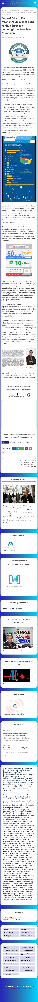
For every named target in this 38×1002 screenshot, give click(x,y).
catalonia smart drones (11, 797)
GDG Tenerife (7, 74)
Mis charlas (24, 964)
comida (16, 801)
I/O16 (27, 837)
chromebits (29, 799)
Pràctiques (7, 876)
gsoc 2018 (13, 831)
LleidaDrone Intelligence (11, 857)
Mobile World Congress (11, 863)
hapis (5, 837)
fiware (31, 811)
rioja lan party (8, 882)
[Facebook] (14, 448)
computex (20, 803)
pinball (5, 874)
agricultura (28, 779)
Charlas (12, 799)
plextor (10, 874)
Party (15, 872)
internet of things (17, 845)
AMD (4, 783)
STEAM (11, 888)
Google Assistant (9, 823)
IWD (29, 845)
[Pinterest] (26, 448)
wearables (28, 896)
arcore (5, 787)
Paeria (31, 870)
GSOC (23, 829)
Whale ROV (14, 898)
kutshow (31, 847)
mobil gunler (20, 861)
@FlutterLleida (27, 769)
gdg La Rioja (26, 815)
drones (5, 807)
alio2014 (16, 781)
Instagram (7, 936)
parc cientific (7, 872)
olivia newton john (17, 867)
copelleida (28, 803)
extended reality (9, 811)
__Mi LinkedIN (9, 971)
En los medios (8, 964)
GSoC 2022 (14, 833)
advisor (15, 779)
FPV (11, 813)
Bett (17, 789)
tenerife (6, 892)
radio (5, 878)
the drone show (14, 892)
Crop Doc (11, 805)
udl (9, 896)
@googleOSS (21, 771)
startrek (29, 886)
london (11, 859)
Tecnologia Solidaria (26, 890)
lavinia (5, 851)
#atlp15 (15, 777)
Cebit (22, 797)
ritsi (14, 882)
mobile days (29, 861)
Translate (18, 919)
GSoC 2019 (21, 831)
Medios (27, 859)
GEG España (23, 819)
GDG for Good (17, 815)
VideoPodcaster (26, 936)
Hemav (20, 837)
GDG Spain (27, 70)
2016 (24, 777)
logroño (5, 859)
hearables (14, 837)
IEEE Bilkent (16, 839)
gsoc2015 (6, 835)
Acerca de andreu (10, 961)
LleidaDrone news (26, 857)
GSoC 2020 (29, 831)
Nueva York (7, 867)
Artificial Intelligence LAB (22, 787)
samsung (29, 882)
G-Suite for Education (20, 813)
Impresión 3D (24, 839)
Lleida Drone (23, 853)
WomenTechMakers (25, 898)
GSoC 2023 (22, 833)
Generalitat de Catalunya (12, 821)
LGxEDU (22, 851)
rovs (24, 882)
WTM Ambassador (17, 900)
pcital (19, 872)
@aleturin (6, 769)
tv (24, 894)
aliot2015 (22, 781)
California (13, 791)
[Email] (30, 448)
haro (8, 837)
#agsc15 (32, 775)
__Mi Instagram (26, 971)
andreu (23, 929)
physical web (25, 872)
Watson (17, 896)
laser (21, 849)
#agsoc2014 (7, 777)
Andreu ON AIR (17, 783)
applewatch (28, 785)
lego (9, 851)
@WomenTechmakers (11, 775)
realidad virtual (17, 880)
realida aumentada (14, 878)
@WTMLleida (23, 775)
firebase (26, 811)
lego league (15, 851)
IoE (24, 845)
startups (6, 888)
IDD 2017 (9, 839)
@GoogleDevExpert (10, 771)
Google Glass (14, 825)
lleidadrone (14, 855)
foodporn (6, 813)
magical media (19, 859)
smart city (6, 886)
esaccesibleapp (8, 809)
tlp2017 (15, 894)
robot (18, 882)
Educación (12, 807)
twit (26, 894)
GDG (19, 442)
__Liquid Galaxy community (11, 954)
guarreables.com (16, 835)
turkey (21, 894)
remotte (26, 880)
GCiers (5, 815)
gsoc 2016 (29, 829)
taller (5, 890)
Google (8, 10)
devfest (12, 442)
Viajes (12, 896)
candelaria (13, 793)
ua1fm (5, 896)
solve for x (14, 886)
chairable (6, 799)
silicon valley (29, 884)
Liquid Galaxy (30, 851)
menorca (12, 861)
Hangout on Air (27, 835)
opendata (28, 867)
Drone (23, 805)
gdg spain (10, 817)
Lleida (17, 853)
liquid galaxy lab (8, 853)
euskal (17, 809)
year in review (13, 902)
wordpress (6, 900)
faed (16, 811)
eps (17, 807)
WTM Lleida (28, 900)
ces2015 (27, 797)
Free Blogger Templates (24, 988)
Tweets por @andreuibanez (12, 609)
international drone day (17, 843)
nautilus (22, 865)
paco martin (24, 870)
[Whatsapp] (22, 448)
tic (26, 892)
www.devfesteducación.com (22, 437)
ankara (10, 785)
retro (31, 880)
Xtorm (5, 902)
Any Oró (16, 785)
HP (24, 837)
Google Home (24, 825)
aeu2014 (21, 779)
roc (21, 882)
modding (23, 863)
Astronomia (7, 789)
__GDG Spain (9, 957)
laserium (31, 849)
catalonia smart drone (24, 795)
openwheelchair (8, 870)
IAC (31, 837)
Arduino (10, 787)
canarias (6, 793)
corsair (5, 805)
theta (23, 892)
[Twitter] (18, 448)
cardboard (12, 795)
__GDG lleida (25, 957)
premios (14, 876)
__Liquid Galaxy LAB (11, 951)
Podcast (16, 874)
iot (27, 845)
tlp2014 (29, 892)
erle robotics (23, 807)
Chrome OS (20, 799)
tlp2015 (5, 894)
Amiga (9, 783)
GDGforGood (13, 819)
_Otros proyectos (27, 947)
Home (6, 947)
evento (26, 809)
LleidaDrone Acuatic (26, 855)
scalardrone (7, 884)
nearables (28, 865)
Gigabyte (24, 821)
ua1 (29, 894)
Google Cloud (20, 823)
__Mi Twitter (25, 967)
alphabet (28, 781)
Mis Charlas (25, 932)
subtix (24, 888)
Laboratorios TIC (13, 849)
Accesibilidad (7, 779)
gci (30, 813)
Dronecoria (30, 805)
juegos (25, 847)
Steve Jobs (18, 888)
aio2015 (5, 781)
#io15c (20, 777)
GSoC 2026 (30, 833)
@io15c (29, 771)
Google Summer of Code (15, 827)
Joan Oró (12, 847)
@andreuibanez (15, 769)
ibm (4, 839)
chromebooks (8, 801)
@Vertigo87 (19, 773)
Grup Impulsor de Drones (12, 829)
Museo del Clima (13, 865)
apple (21, 785)
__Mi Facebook (9, 974)
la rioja (5, 849)
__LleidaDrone (26, 954)
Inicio (3, 10)
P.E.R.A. (17, 870)
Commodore (11, 803)
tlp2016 (10, 894)
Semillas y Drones (18, 884)
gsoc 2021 (6, 833)
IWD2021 (6, 847)
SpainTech (22, 886)
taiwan (29, 888)
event (21, 809)
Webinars (6, 898)
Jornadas (19, 847)
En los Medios (8, 932)
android (24, 783)
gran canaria (28, 827)
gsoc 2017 (6, 831)
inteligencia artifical (19, 841)
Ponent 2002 (23, 874)
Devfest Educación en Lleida (12, 112)
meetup (6, 861)
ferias (21, 811)
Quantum (30, 876)
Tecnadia (15, 890)
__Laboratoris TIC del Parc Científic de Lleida (28, 951)
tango (9, 890)
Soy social (7, 967)
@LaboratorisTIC (9, 773)
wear (22, 896)
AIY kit (11, 781)
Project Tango (22, 876)
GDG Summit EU (20, 817)
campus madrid (23, 791)
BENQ (13, 789)
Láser (25, 849)
